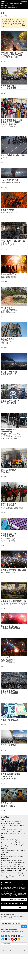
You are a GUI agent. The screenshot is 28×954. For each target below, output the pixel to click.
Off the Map (8, 847)
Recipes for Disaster (15, 843)
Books (2, 3)
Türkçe (19, 868)
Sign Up (24, 926)
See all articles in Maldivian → (9, 7)
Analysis (14, 821)
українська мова (12, 874)
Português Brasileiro (13, 862)
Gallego (11, 876)
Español (8, 860)
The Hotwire (5, 852)
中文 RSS (4, 26)
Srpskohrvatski (13, 870)
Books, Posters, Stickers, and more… (12, 856)
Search (2, 5)
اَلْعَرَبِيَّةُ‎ (20, 870)
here (18, 20)
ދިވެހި (7, 876)
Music (8, 831)
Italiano (14, 860)
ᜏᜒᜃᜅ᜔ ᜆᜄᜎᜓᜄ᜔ (6, 878)
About (13, 5)
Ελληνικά (8, 864)
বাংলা (8, 872)
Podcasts (16, 3)
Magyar (14, 868)
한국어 (24, 870)
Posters (13, 829)
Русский (23, 862)
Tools (11, 3)
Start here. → (22, 907)
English (3, 860)
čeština (3, 868)
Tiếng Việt (21, 874)
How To (13, 823)
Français (3, 862)
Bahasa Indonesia (17, 866)
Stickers (19, 829)
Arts (2, 821)
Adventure (7, 821)
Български (4, 866)
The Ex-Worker (5, 850)
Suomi (14, 864)
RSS (7, 819)
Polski (3, 864)
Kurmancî (17, 876)
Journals (8, 829)
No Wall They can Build (18, 850)
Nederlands (4, 870)
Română (3, 872)
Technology (4, 825)
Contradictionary (6, 841)
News (18, 823)
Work (13, 841)
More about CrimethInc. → (18, 899)
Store (21, 3)
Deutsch (19, 860)
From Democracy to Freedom (10, 839)
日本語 (19, 864)
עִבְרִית (22, 872)
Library (7, 3)
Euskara (8, 868)
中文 (10, 866)
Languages (8, 5)
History (8, 823)
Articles (3, 819)
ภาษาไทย (3, 874)
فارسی (23, 868)
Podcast (4, 849)
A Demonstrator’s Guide (16, 825)
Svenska (12, 872)
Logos (12, 831)
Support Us (24, 1)
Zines (3, 829)
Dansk (18, 872)
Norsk (22, 876)
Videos (3, 831)
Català (3, 876)
